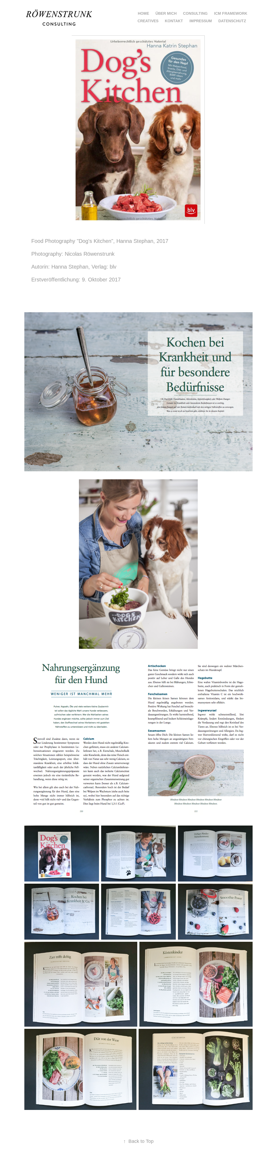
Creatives (148, 21)
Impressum (200, 21)
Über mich (166, 13)
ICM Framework (230, 13)
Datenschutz (232, 21)
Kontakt (174, 21)
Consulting (195, 13)
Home (143, 13)
